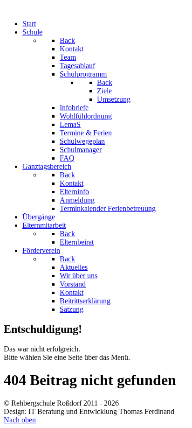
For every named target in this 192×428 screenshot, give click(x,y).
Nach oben (20, 420)
